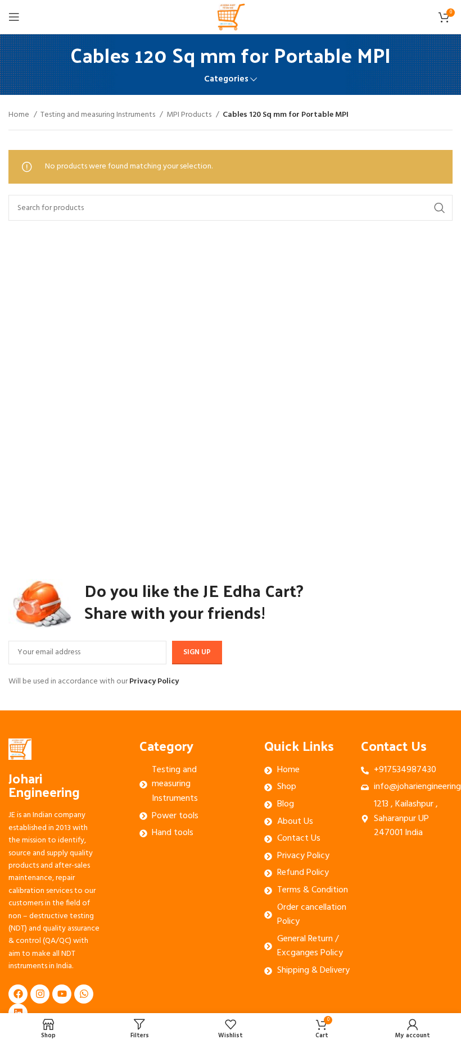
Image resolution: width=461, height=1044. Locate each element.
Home (19, 115)
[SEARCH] (440, 208)
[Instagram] (39, 994)
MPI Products (189, 115)
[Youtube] (61, 994)
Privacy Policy (154, 681)
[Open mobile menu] (14, 17)
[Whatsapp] (83, 994)
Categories (226, 79)
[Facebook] (18, 994)
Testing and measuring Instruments (98, 115)
